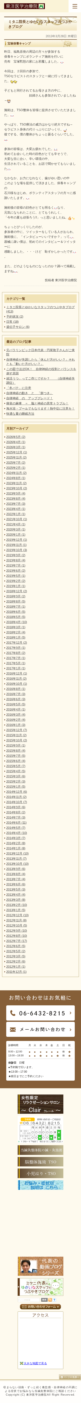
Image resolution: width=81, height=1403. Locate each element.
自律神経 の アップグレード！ (29, 398)
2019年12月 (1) (16, 539)
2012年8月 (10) (16, 935)
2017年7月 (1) (15, 658)
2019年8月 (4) (15, 560)
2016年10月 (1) (16, 683)
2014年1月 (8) (15, 848)
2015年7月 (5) (15, 755)
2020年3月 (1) (15, 529)
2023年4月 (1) (15, 509)
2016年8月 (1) (15, 689)
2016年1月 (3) (15, 725)
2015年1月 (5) (15, 786)
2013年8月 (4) (15, 874)
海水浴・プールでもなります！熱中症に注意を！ (40, 408)
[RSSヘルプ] (54, 1300)
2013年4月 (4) (15, 894)
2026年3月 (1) (15, 447)
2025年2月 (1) (15, 467)
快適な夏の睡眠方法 (20, 413)
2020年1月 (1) (15, 534)
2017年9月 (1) (15, 647)
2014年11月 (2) (16, 797)
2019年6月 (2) (15, 570)
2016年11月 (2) (16, 678)
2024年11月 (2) (16, 473)
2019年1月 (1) (15, 586)
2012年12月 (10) (17, 915)
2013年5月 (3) (15, 889)
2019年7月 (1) (15, 565)
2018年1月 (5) (15, 637)
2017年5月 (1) (15, 663)
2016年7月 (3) (15, 694)
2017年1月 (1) (15, 668)
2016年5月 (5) (15, 704)
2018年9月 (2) (15, 596)
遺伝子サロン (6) (17, 327)
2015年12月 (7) (16, 730)
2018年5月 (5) (15, 617)
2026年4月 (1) (15, 442)
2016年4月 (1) (15, 709)
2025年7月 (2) (15, 462)
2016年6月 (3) (15, 699)
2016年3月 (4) (15, 714)
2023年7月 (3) (15, 503)
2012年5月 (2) (15, 951)
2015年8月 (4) (15, 750)
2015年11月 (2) (16, 735)
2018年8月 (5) (15, 601)
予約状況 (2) (14, 316)
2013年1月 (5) (15, 910)
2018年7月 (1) (15, 606)
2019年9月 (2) (15, 555)
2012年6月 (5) (15, 946)
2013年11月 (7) (16, 858)
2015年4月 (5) (15, 771)
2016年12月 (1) (16, 673)
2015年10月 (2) (16, 740)
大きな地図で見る (35, 1363)
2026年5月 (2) (15, 437)
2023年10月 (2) (16, 488)
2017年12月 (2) (16, 642)
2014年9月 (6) (15, 807)
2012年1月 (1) (15, 966)
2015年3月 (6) (15, 776)
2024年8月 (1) (15, 478)
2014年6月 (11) (16, 822)
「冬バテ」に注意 (18, 388)
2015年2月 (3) (15, 781)
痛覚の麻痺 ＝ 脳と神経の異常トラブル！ (37, 403)
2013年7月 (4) (15, 879)
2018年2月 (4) (15, 632)
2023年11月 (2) (16, 483)
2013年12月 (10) (17, 853)
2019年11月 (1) (16, 545)
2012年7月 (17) (16, 941)
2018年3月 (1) (15, 627)
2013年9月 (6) (15, 869)
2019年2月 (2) (15, 581)
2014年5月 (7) (15, 827)
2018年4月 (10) (16, 622)
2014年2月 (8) (15, 843)
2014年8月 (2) (15, 812)
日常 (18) (12, 321)
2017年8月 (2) (15, 653)
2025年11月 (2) (16, 457)
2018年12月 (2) (16, 591)
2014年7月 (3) (15, 817)
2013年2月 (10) (16, 905)
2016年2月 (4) (15, 719)
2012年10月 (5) (16, 925)
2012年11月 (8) (16, 920)
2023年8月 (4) (15, 498)
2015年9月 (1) (15, 745)
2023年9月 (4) (15, 493)
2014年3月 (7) (15, 838)
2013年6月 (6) (15, 884)
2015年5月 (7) (15, 766)
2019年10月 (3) (16, 550)
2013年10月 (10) (17, 863)
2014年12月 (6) (16, 791)
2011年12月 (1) (16, 971)
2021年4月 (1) (15, 524)
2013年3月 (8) (15, 899)
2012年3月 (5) (15, 956)
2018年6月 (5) (15, 611)
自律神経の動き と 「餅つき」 (29, 393)
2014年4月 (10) (16, 833)
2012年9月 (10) (16, 930)
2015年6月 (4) (15, 761)
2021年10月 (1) (16, 519)
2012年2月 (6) (15, 961)
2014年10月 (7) (16, 802)
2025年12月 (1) (16, 452)
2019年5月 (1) (15, 575)
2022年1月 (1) (15, 514)
